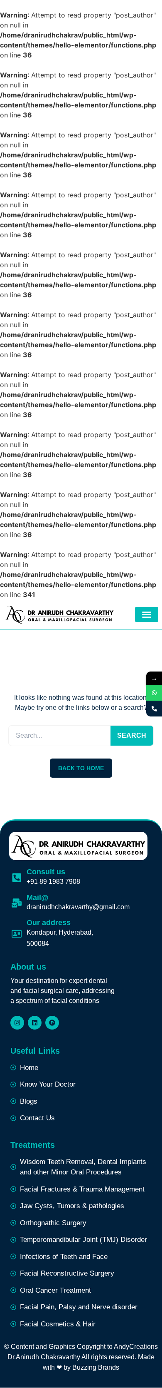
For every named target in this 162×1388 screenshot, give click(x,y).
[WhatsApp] (154, 693)
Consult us (46, 872)
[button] (146, 614)
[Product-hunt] (52, 1023)
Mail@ (38, 897)
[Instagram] (17, 1023)
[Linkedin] (35, 1023)
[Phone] (154, 708)
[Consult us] (17, 878)
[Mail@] (17, 903)
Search (131, 735)
